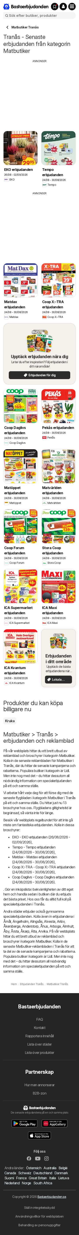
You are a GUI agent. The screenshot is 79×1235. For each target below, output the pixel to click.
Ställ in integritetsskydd (39, 1207)
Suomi (9, 1178)
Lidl (66, 770)
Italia (52, 1178)
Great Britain (38, 1178)
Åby (6, 931)
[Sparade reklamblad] (54, 6)
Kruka (9, 721)
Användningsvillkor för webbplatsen (39, 1216)
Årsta (15, 931)
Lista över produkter (39, 1052)
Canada (10, 1173)
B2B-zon (39, 1093)
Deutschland (42, 1173)
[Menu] (72, 6)
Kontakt (39, 1027)
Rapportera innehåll (39, 1036)
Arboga (55, 926)
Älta (34, 931)
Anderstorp (30, 926)
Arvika (43, 931)
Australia (49, 1168)
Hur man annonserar (39, 1085)
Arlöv (61, 921)
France (21, 1178)
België (63, 1168)
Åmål (7, 921)
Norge (26, 1183)
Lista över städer (39, 1044)
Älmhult (67, 926)
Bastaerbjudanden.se (52, 1197)
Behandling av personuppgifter (39, 1225)
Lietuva (63, 1178)
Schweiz (24, 1173)
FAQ (39, 1019)
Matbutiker (66, 755)
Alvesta (49, 921)
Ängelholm (20, 921)
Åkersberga (11, 926)
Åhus (44, 926)
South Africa (42, 1183)
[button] (63, 6)
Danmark (61, 1173)
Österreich (33, 1168)
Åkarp (24, 931)
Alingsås (36, 921)
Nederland (12, 1183)
